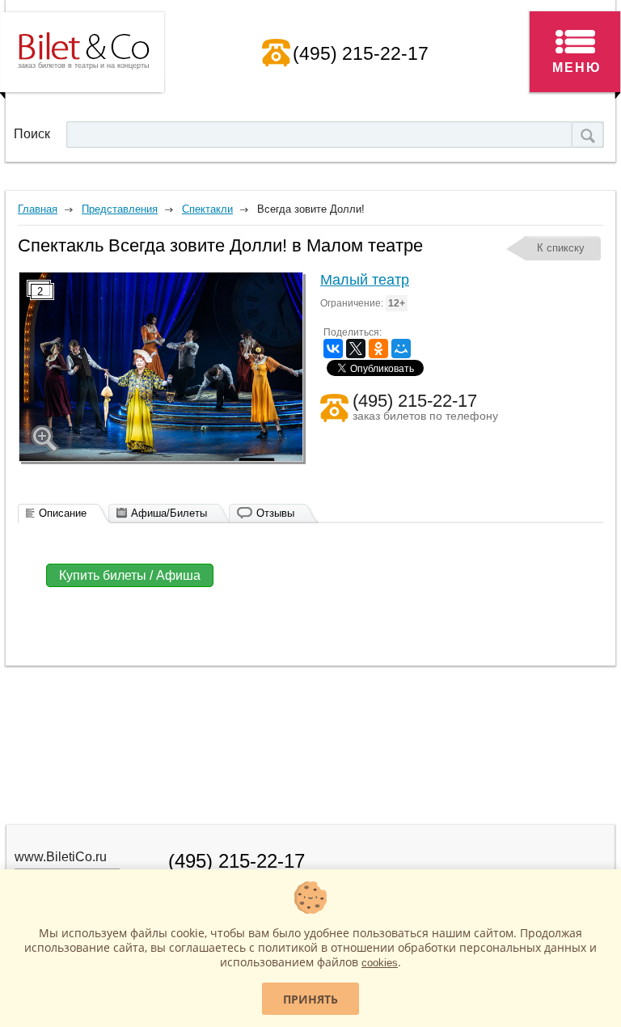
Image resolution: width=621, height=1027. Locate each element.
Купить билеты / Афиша (130, 575)
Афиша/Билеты (169, 513)
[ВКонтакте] (333, 348)
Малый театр (364, 280)
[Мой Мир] (401, 348)
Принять (310, 999)
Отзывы (275, 513)
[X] (355, 348)
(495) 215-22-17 (361, 53)
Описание (63, 513)
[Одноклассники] (378, 348)
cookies (379, 963)
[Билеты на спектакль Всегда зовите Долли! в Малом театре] (161, 367)
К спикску (561, 248)
